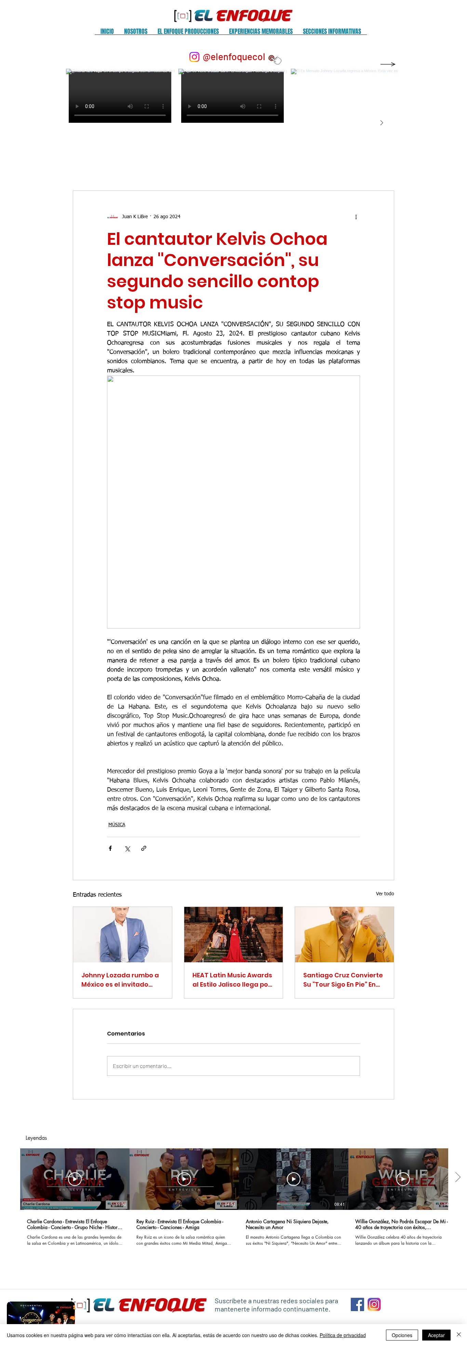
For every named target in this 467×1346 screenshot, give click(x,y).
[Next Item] (381, 123)
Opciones (402, 1335)
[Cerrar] (459, 1335)
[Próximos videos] (457, 1178)
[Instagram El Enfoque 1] (374, 1304)
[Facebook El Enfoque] (357, 1304)
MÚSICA (116, 824)
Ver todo (385, 894)
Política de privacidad (343, 1335)
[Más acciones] (356, 217)
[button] (135, 33)
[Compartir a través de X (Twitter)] (127, 848)
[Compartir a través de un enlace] (144, 848)
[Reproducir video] (75, 1179)
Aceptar (436, 1335)
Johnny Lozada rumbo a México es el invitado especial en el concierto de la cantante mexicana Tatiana (122, 980)
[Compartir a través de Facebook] (110, 848)
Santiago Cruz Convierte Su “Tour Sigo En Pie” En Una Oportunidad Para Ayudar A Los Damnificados (343, 980)
